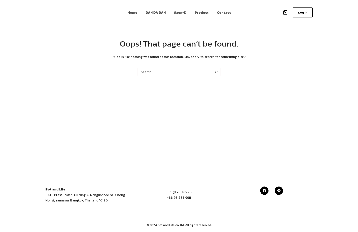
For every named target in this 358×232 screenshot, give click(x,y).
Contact (224, 12)
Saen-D (180, 12)
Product (202, 12)
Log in (302, 12)
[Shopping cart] (284, 12)
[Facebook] (264, 191)
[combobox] (175, 72)
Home (132, 12)
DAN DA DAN (156, 12)
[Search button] (216, 72)
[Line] (279, 191)
